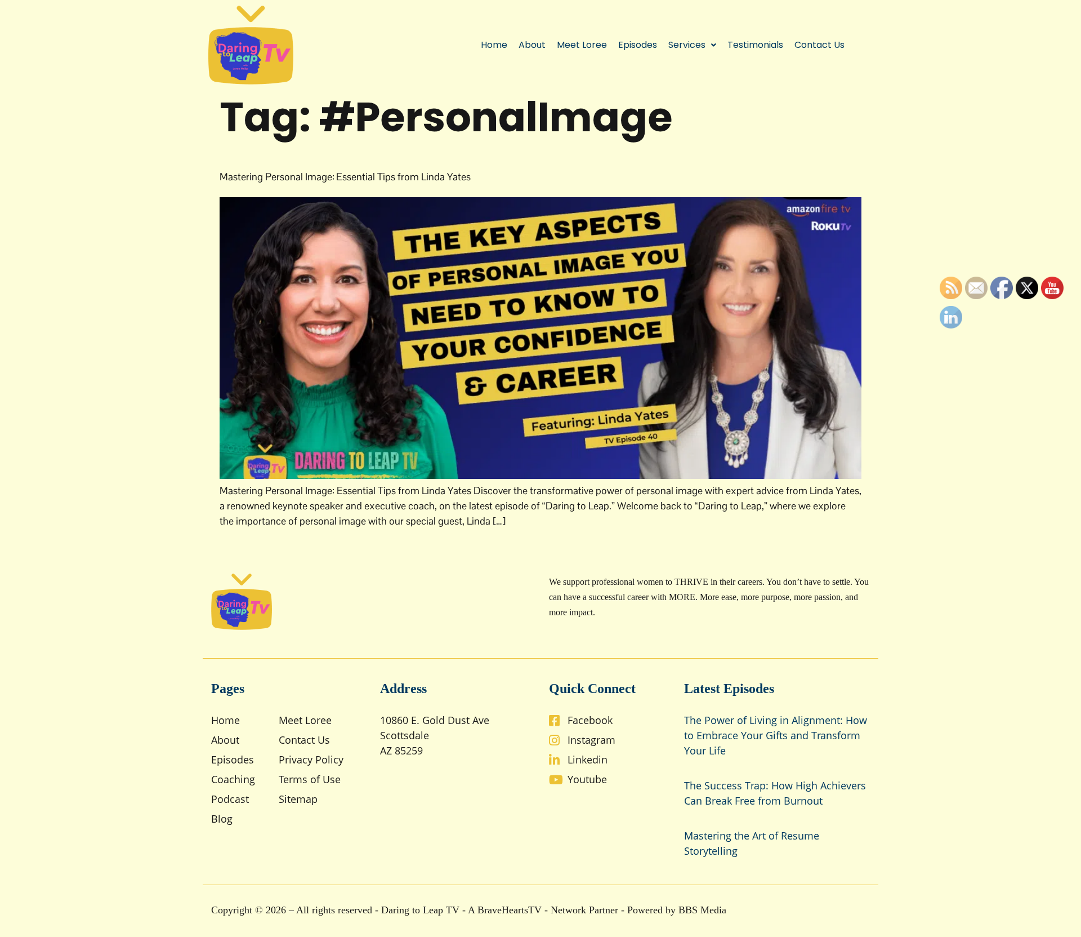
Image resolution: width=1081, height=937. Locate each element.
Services (686, 44)
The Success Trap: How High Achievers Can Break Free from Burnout (775, 793)
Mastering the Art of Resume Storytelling (751, 843)
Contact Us (819, 44)
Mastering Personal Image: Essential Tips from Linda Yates (345, 176)
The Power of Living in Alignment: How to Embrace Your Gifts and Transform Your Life (775, 735)
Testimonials (755, 44)
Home (494, 44)
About (532, 44)
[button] (692, 45)
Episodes (637, 44)
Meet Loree (582, 44)
